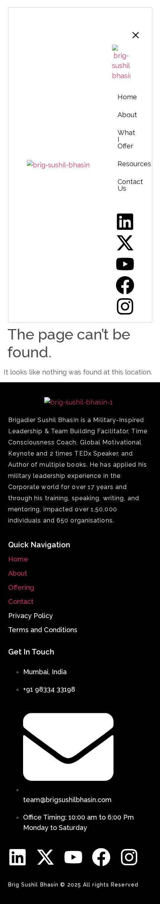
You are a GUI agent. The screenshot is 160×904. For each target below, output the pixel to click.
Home (18, 559)
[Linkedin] (17, 857)
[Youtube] (73, 857)
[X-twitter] (45, 857)
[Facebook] (101, 857)
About (17, 573)
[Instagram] (129, 857)
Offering (21, 587)
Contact (20, 601)
